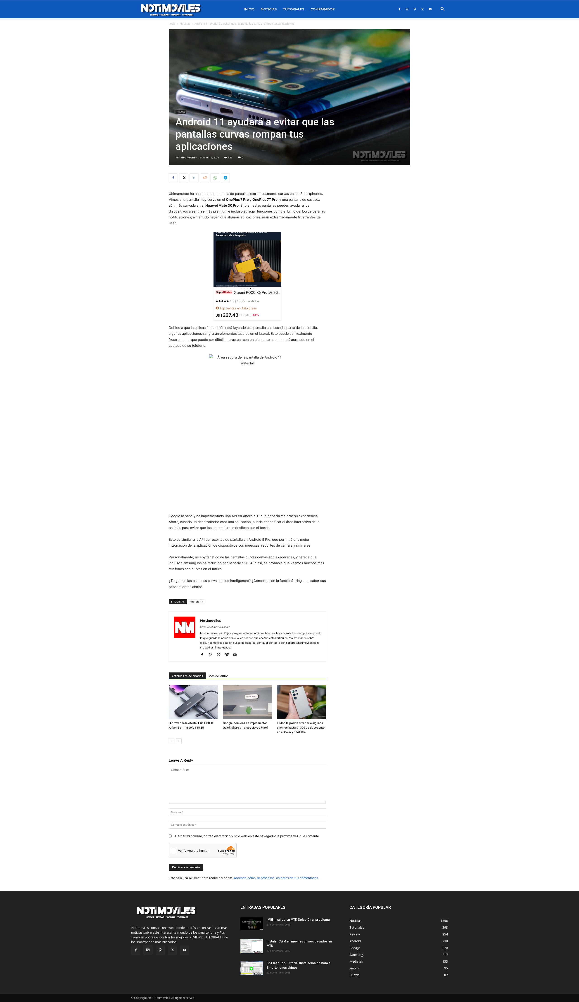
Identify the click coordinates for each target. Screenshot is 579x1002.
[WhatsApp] (214, 177)
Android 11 (196, 601)
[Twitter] (422, 9)
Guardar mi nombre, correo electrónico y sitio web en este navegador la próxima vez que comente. (246, 836)
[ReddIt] (204, 177)
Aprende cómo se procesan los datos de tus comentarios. (276, 878)
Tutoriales (293, 9)
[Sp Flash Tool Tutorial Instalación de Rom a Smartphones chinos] (251, 968)
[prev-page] (171, 741)
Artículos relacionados (187, 676)
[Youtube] (430, 9)
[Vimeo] (228, 655)
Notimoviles (189, 157)
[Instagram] (407, 9)
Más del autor (218, 676)
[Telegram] (225, 177)
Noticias (269, 9)
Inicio (249, 9)
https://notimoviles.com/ (215, 627)
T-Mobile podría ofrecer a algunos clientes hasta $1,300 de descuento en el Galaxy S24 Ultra (301, 727)
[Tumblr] (194, 177)
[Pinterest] (414, 9)
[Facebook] (399, 9)
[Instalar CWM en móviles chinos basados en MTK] (251, 946)
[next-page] (179, 741)
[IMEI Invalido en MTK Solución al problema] (251, 923)
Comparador (323, 9)
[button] (442, 9)
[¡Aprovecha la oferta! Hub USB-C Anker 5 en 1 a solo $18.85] (193, 702)
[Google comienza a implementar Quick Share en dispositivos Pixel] (247, 702)
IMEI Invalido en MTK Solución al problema (298, 919)
